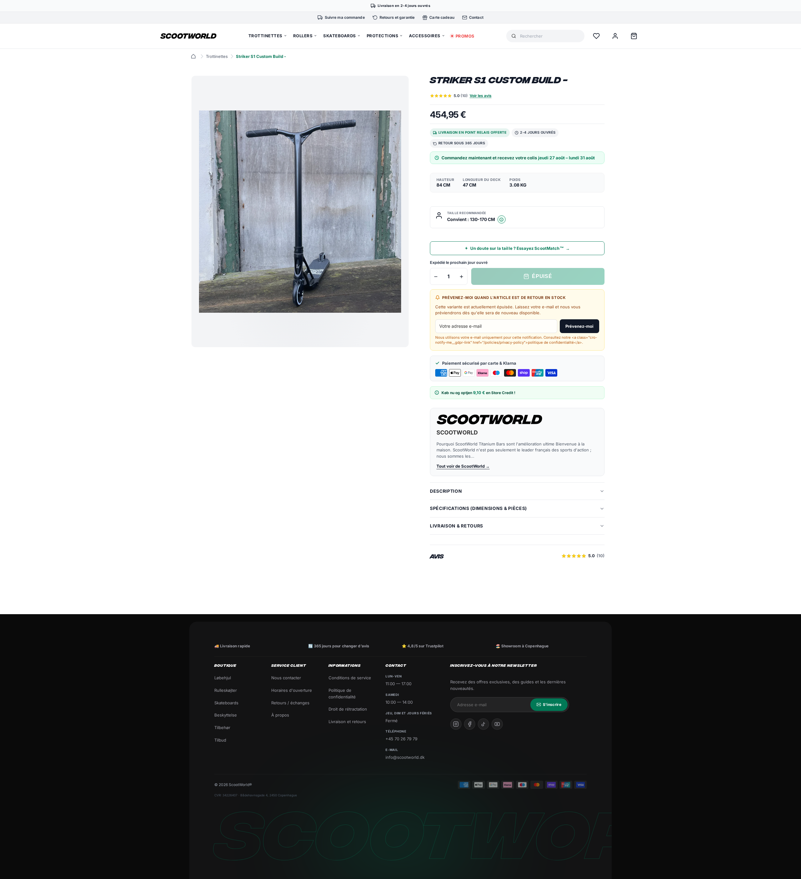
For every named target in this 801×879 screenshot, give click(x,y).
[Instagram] (456, 724)
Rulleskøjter (225, 690)
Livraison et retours (347, 721)
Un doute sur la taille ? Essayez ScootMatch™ (520, 248)
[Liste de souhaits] (596, 36)
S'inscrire (552, 704)
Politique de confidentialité (342, 693)
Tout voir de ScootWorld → (463, 466)
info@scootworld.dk (405, 757)
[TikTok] (483, 724)
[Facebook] (469, 724)
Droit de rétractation (348, 709)
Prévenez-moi (579, 326)
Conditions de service (350, 677)
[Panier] (634, 36)
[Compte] (615, 36)
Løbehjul (222, 677)
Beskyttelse (225, 714)
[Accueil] (193, 56)
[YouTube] (497, 724)
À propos (280, 714)
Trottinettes (217, 56)
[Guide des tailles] (501, 219)
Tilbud (220, 740)
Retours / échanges (290, 702)
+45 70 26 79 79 (401, 738)
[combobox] (549, 36)
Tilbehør (222, 727)
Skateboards (226, 702)
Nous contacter (286, 677)
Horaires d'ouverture (291, 690)
